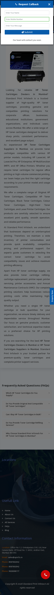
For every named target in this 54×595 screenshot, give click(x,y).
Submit (28, 32)
